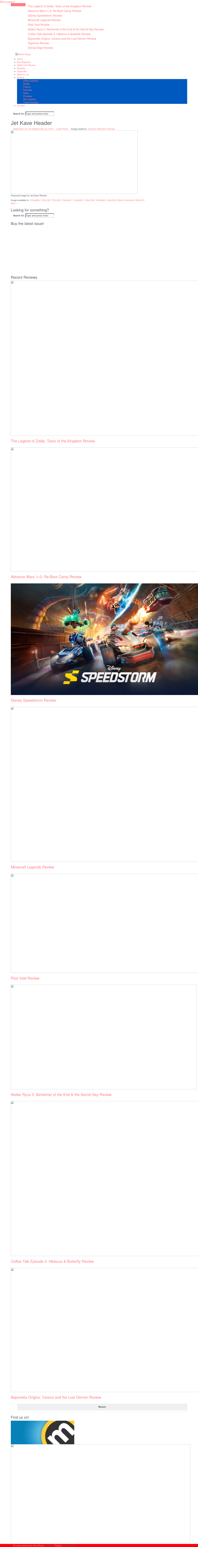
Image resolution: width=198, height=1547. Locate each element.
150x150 (45, 200)
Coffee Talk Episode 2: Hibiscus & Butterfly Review (59, 34)
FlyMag (57, 1545)
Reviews (21, 68)
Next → (14, 203)
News (26, 93)
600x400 (130, 200)
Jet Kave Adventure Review (101, 128)
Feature (27, 86)
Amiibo (26, 83)
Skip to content (7, 1)
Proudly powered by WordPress (29, 1545)
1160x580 (77, 200)
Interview (27, 89)
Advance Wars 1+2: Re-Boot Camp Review (54, 11)
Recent (102, 1406)
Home (20, 58)
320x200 (111, 200)
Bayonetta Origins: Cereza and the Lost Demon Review (62, 38)
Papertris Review (38, 43)
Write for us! (23, 74)
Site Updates (29, 99)
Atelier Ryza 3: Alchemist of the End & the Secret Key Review (66, 29)
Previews (27, 96)
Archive (20, 77)
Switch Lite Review (26, 65)
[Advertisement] (99, 250)
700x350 (56, 200)
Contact (21, 105)
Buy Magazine (24, 62)
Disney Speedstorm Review (45, 15)
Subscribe (22, 71)
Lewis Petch (62, 128)
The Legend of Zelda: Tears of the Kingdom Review (59, 6)
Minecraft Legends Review (44, 20)
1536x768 (89, 200)
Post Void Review (39, 24)
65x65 (121, 200)
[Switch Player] (23, 53)
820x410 (140, 200)
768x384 (66, 200)
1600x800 (35, 200)
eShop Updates (30, 80)
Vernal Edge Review (40, 48)
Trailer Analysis (30, 102)
